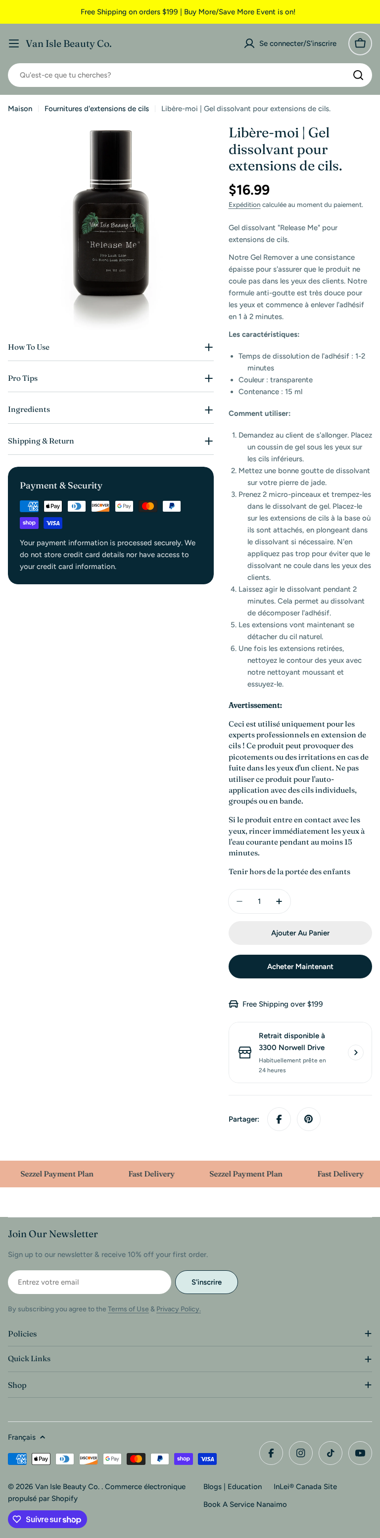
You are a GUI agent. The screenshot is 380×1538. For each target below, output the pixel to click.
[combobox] (190, 75)
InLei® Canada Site (305, 1486)
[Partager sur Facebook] (279, 1119)
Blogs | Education (232, 1486)
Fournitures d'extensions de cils (97, 108)
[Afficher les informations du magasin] (356, 1052)
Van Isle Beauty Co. (69, 43)
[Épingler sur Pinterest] (309, 1119)
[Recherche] (358, 75)
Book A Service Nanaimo (245, 1504)
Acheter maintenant (300, 966)
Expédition (245, 204)
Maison (20, 108)
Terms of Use (128, 1309)
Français (22, 1437)
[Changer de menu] (14, 43)
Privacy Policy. (178, 1309)
